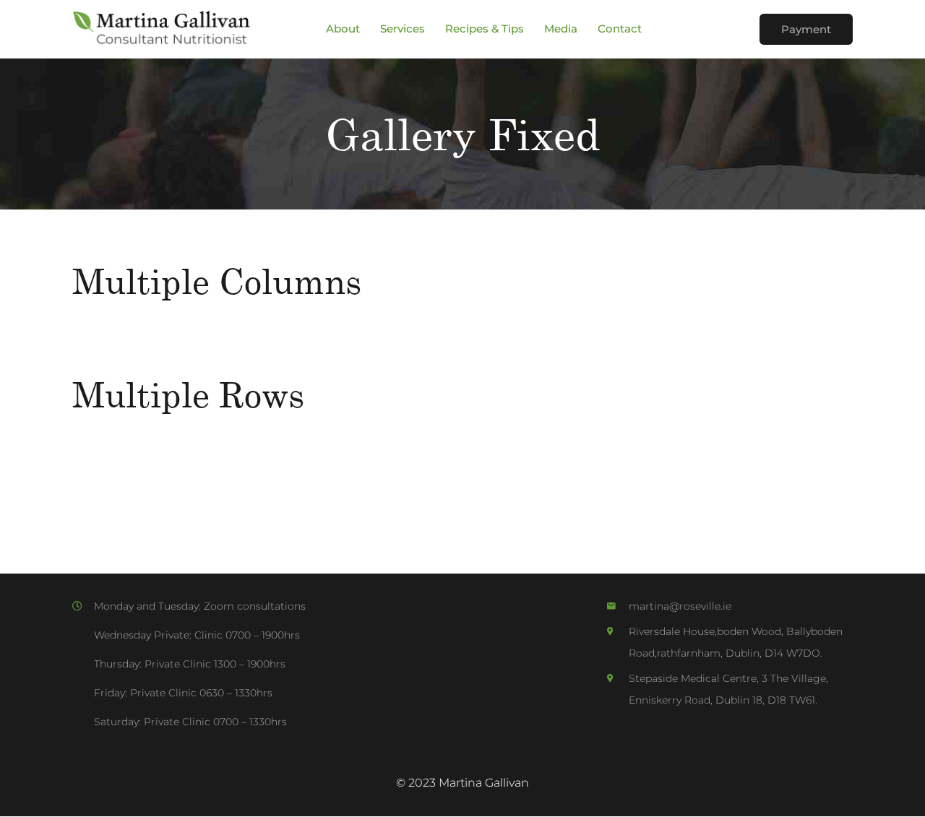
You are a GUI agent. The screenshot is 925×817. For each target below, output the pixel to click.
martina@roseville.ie (680, 606)
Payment (806, 29)
